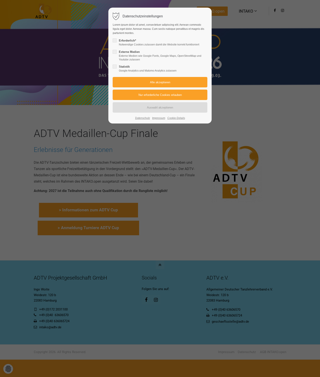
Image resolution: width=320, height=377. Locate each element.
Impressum (158, 118)
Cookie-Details (176, 118)
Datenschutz (142, 118)
